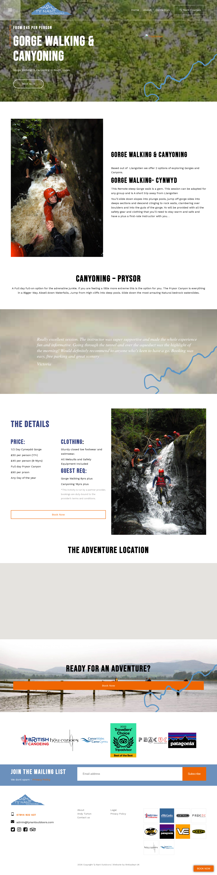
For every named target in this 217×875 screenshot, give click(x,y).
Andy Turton (84, 813)
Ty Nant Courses (190, 10)
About (147, 10)
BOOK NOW (203, 868)
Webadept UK (132, 864)
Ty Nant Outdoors (51, 8)
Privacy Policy (41, 779)
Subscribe (194, 773)
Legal (113, 810)
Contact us (162, 10)
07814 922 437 (26, 814)
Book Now (28, 83)
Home (135, 10)
